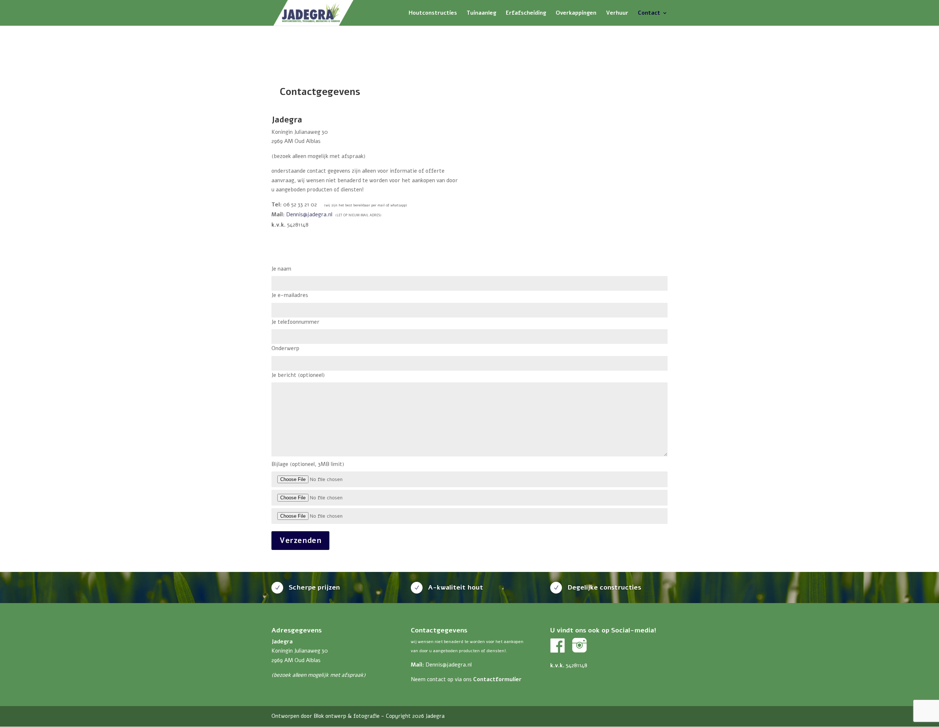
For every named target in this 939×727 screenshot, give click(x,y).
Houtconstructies (433, 13)
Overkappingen (576, 13)
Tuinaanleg (481, 13)
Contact (649, 13)
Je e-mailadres (289, 295)
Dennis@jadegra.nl (309, 214)
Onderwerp (285, 348)
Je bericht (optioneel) (298, 375)
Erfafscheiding (526, 13)
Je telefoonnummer (295, 322)
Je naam (281, 268)
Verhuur (617, 13)
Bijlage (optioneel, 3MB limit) (307, 464)
